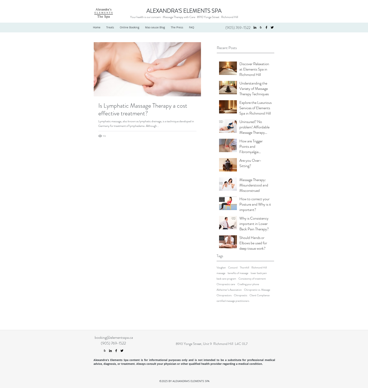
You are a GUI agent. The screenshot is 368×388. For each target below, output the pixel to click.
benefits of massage (238, 273)
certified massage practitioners (233, 301)
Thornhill (244, 267)
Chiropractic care (226, 284)
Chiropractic (240, 295)
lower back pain (259, 273)
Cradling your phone (248, 284)
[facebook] (266, 27)
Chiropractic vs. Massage (257, 289)
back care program (226, 278)
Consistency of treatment (252, 278)
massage (221, 273)
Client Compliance (260, 295)
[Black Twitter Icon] (272, 27)
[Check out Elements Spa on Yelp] (261, 27)
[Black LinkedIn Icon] (255, 27)
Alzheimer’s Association (229, 289)
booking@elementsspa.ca (114, 337)
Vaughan (221, 267)
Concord (232, 267)
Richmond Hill (229, 17)
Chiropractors (224, 295)
